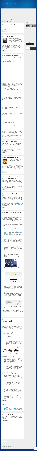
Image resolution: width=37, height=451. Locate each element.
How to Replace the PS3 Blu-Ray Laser (10, 55)
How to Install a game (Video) (8, 414)
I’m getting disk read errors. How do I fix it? (11, 141)
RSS (34, 2)
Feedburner (29, 2)
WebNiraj (10, 446)
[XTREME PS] (18, 3)
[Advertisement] (18, 13)
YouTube (33, 2)
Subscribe (32, 48)
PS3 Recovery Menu (18, 204)
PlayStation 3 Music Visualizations (10, 409)
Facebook (28, 2)
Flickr (30, 2)
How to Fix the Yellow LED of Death (9, 36)
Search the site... (34, 7)
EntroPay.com (8, 234)
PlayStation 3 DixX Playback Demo (10, 408)
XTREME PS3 (30, 45)
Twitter (32, 2)
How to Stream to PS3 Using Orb (8, 24)
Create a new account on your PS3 (10, 228)
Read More (5, 31)
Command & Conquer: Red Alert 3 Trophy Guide (11, 157)
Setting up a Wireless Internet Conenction (11, 407)
